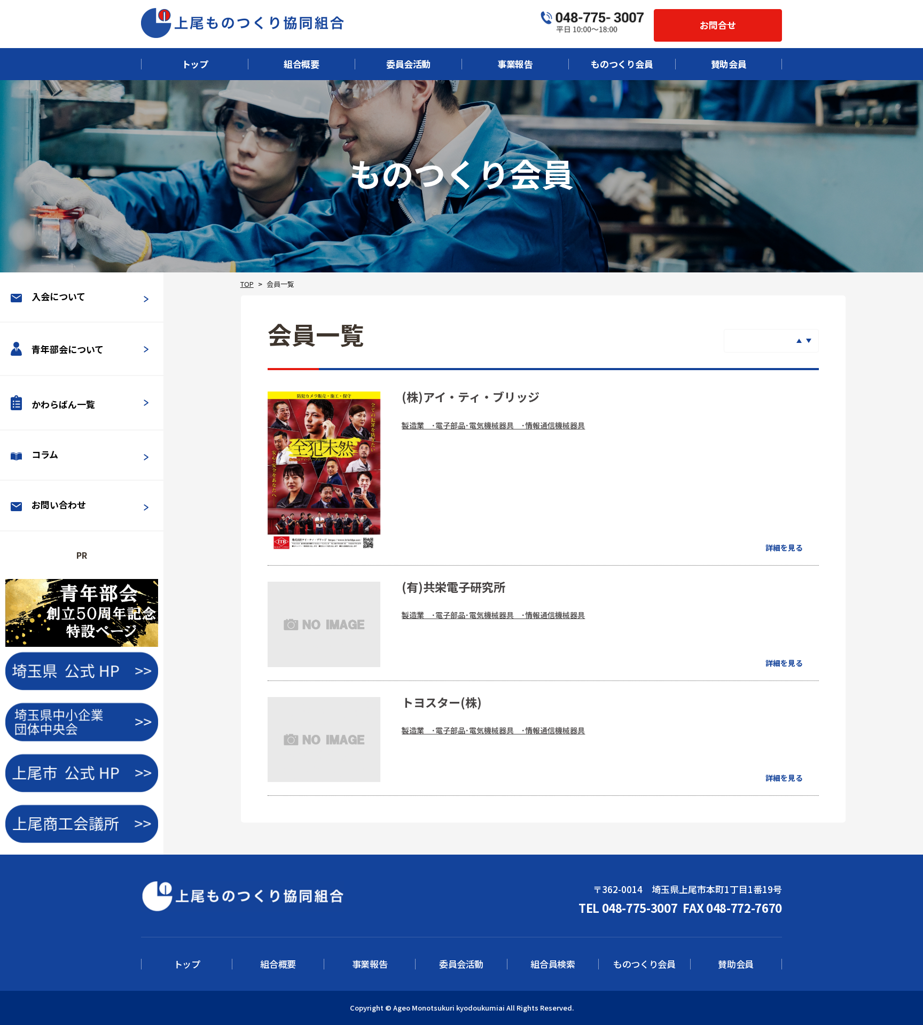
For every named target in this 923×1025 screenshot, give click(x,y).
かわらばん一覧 (63, 404)
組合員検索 (552, 964)
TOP (247, 284)
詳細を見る (784, 547)
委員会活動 (408, 64)
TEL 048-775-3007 (628, 907)
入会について (58, 296)
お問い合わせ (59, 504)
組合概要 (301, 64)
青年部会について (68, 349)
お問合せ (718, 25)
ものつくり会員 (622, 64)
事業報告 (515, 64)
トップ (195, 64)
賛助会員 (729, 64)
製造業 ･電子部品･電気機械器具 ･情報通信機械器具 (493, 425)
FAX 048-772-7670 (732, 907)
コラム (45, 454)
